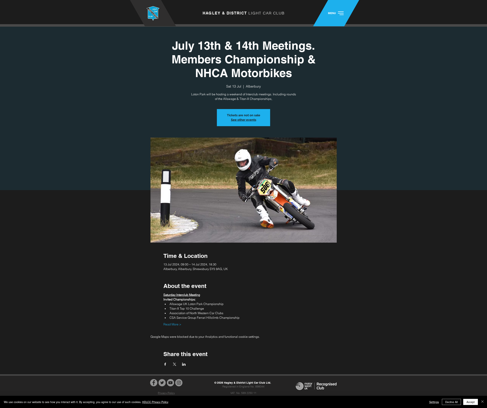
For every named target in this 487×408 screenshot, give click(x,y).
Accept (470, 402)
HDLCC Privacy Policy (155, 402)
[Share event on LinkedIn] (184, 364)
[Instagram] (178, 382)
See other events (243, 120)
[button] (336, 13)
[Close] (482, 402)
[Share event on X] (174, 364)
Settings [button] (434, 402)
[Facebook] (153, 382)
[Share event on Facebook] (165, 364)
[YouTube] (170, 382)
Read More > (172, 324)
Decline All (451, 402)
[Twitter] (162, 382)
